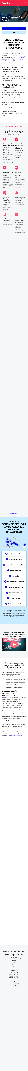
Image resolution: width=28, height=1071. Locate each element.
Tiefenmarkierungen (14, 593)
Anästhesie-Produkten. (16, 735)
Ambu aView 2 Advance (16, 59)
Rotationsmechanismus (14, 587)
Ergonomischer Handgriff (14, 581)
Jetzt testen (14, 28)
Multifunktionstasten (14, 559)
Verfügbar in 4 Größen (14, 604)
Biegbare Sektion (14, 570)
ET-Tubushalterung (14, 598)
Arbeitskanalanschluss (14, 554)
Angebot (14, 32)
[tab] (14, 554)
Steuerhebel (14, 576)
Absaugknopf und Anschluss (14, 565)
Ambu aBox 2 (6, 697)
